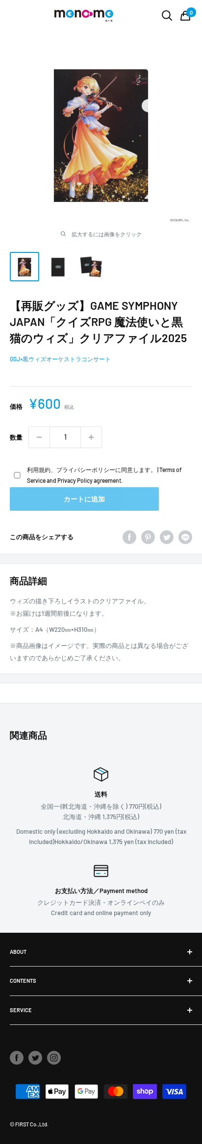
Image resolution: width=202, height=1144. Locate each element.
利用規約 (38, 469)
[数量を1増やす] (91, 437)
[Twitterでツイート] (167, 537)
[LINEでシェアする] (185, 537)
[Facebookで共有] (129, 537)
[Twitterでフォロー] (35, 1058)
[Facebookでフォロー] (17, 1058)
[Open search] (167, 15)
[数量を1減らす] (39, 437)
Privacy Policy (75, 480)
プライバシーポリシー (85, 469)
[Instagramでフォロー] (54, 1058)
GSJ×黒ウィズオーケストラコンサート (60, 358)
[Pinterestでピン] (148, 537)
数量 (16, 437)
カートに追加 (84, 499)
